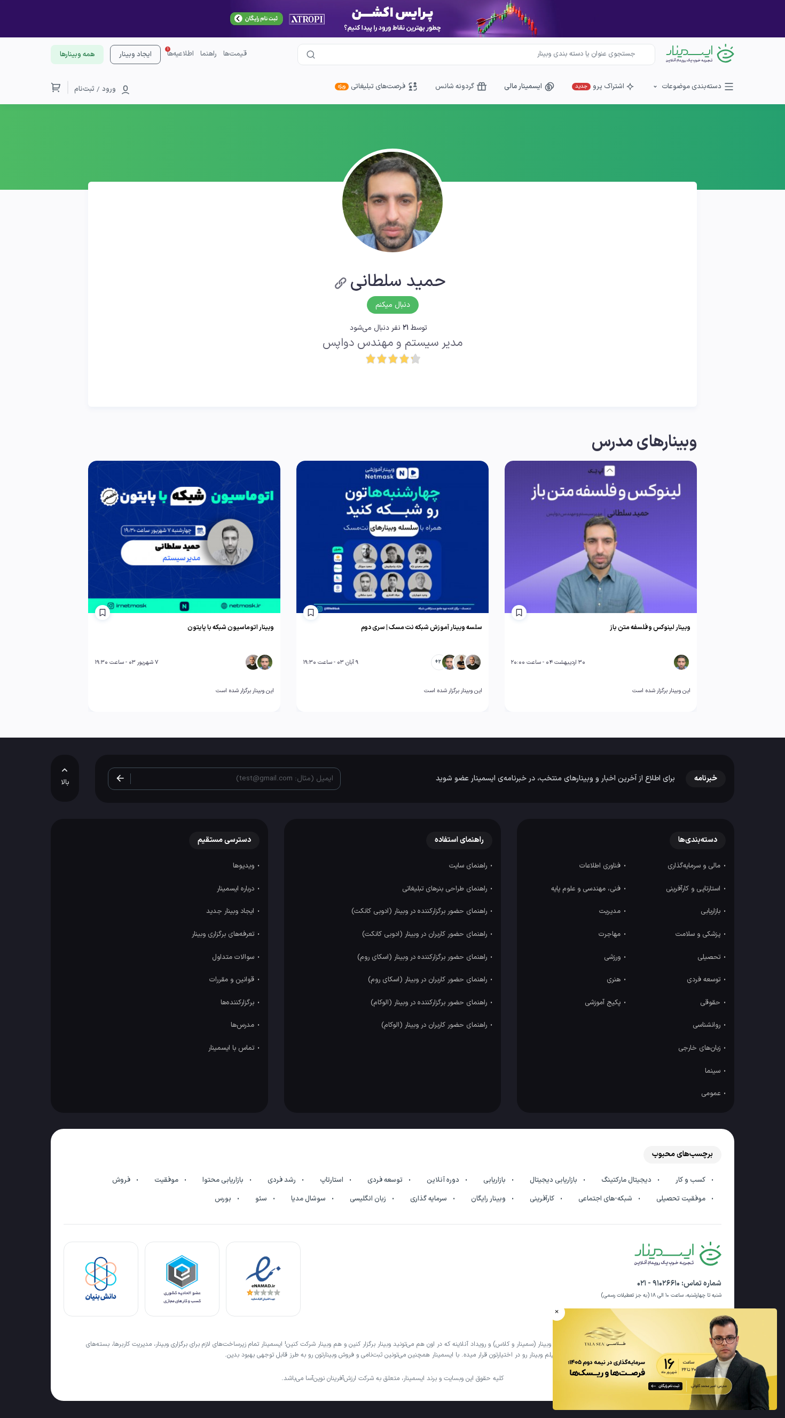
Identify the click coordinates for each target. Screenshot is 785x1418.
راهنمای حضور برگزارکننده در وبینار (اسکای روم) (423, 957)
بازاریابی (712, 911)
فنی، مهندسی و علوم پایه (587, 889)
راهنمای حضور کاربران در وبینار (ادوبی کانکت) (425, 934)
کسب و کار (691, 1180)
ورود (109, 89)
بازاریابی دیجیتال (554, 1180)
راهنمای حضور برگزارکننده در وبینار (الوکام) (430, 1002)
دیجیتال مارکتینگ (627, 1180)
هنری (615, 979)
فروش (122, 1180)
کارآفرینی (543, 1199)
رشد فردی (282, 1180)
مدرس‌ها (243, 1025)
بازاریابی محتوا (223, 1180)
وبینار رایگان (489, 1199)
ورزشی (613, 957)
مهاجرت (611, 934)
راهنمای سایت (469, 866)
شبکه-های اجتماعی (606, 1199)
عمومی (712, 1093)
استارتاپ (332, 1180)
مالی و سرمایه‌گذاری (695, 866)
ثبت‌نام (84, 89)
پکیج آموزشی (604, 1002)
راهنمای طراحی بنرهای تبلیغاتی (445, 889)
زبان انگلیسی (369, 1199)
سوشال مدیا (309, 1199)
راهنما (208, 54)
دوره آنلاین (444, 1180)
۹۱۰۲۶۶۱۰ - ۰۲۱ (658, 1283)
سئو (262, 1199)
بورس (224, 1199)
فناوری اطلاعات (601, 866)
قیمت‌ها (235, 54)
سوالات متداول (234, 957)
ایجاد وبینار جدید (231, 911)
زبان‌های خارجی (700, 1048)
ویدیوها (244, 866)
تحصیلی (710, 957)
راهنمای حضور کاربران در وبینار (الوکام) (435, 1025)
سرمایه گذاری (429, 1199)
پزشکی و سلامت (699, 934)
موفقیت (167, 1180)
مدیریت (611, 911)
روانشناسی (708, 1025)
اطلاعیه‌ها (180, 54)
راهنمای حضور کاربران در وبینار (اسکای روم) (428, 979)
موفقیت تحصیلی (681, 1199)
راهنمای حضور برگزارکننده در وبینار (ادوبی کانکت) (420, 911)
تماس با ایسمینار (232, 1048)
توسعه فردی (705, 979)
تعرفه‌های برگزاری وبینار (224, 934)
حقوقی (711, 1002)
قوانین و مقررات (232, 979)
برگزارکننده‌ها (238, 1002)
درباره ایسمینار (236, 889)
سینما (714, 1071)
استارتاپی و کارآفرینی (694, 889)
